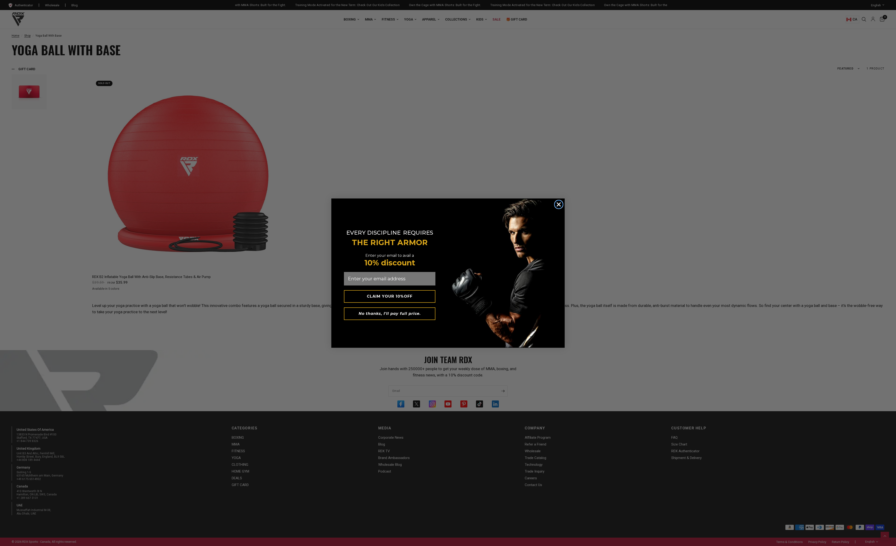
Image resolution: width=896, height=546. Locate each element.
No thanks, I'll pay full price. (390, 313)
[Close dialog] (559, 204)
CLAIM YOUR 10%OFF (390, 296)
